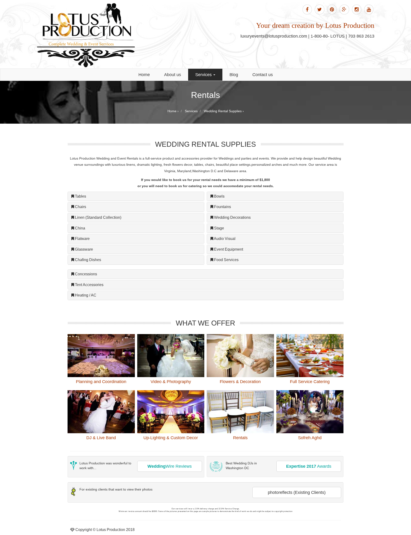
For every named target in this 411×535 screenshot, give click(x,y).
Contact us (262, 74)
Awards (308, 466)
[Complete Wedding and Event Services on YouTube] (368, 9)
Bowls (219, 196)
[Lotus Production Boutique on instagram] (356, 9)
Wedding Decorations (232, 217)
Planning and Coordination (101, 381)
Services (204, 74)
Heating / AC (85, 295)
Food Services (226, 260)
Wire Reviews (169, 466)
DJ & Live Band (101, 437)
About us (172, 74)
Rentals (240, 437)
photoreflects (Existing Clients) (297, 492)
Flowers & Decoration (240, 381)
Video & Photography (171, 381)
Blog (234, 74)
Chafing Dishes (87, 260)
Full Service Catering (310, 381)
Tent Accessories (88, 285)
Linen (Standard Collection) (97, 217)
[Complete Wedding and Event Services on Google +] (344, 9)
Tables (80, 196)
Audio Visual (224, 239)
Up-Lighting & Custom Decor (170, 437)
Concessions (85, 274)
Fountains (222, 207)
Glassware (83, 249)
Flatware (82, 239)
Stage (218, 228)
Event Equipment (228, 249)
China (79, 228)
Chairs (80, 207)
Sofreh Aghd (310, 437)
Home (144, 74)
